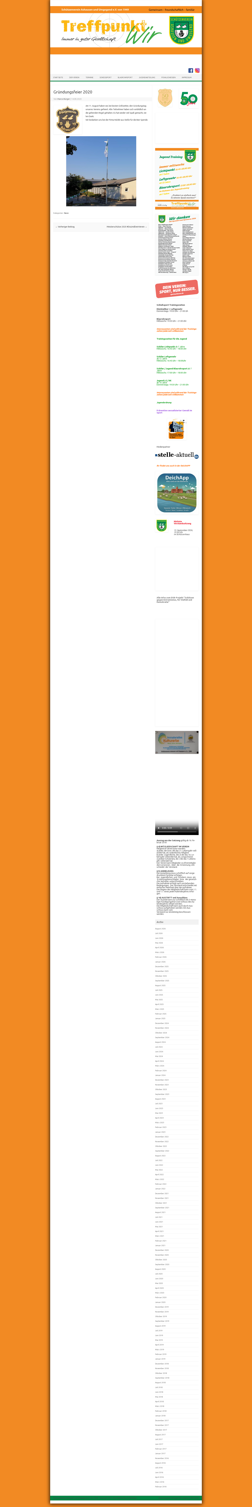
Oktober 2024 (161, 1033)
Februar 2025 (160, 1014)
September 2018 (162, 1378)
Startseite (58, 77)
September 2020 (162, 1264)
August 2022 (160, 1156)
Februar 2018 (160, 1411)
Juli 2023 (158, 1103)
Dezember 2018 (162, 1364)
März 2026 (159, 952)
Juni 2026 (159, 938)
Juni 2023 (159, 1108)
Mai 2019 (159, 1340)
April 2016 (159, 1477)
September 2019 (162, 1321)
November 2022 (162, 1141)
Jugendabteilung (147, 77)
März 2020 (159, 1293)
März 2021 (159, 1236)
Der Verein (74, 77)
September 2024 (162, 1037)
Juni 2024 (159, 1052)
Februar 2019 (160, 1354)
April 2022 (159, 1174)
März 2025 (159, 1009)
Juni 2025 (159, 995)
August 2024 (160, 1042)
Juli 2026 (158, 933)
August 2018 (160, 1382)
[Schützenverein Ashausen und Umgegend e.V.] (126, 60)
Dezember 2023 (162, 1080)
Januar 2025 (160, 1018)
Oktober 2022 (161, 1146)
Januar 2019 (160, 1359)
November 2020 (162, 1255)
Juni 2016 (159, 1472)
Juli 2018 (158, 1387)
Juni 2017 (159, 1444)
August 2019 (160, 1326)
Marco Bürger (63, 99)
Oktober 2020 (161, 1260)
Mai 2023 (159, 1113)
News (66, 213)
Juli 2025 (158, 990)
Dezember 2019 (162, 1307)
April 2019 (159, 1345)
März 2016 (159, 1482)
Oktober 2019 (161, 1316)
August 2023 (160, 1099)
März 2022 (159, 1179)
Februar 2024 (160, 1070)
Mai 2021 (159, 1227)
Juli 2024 (158, 1047)
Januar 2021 (160, 1245)
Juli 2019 (158, 1330)
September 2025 (162, 981)
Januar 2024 (160, 1075)
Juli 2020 (158, 1274)
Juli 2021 (158, 1217)
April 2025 (159, 1004)
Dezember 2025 (162, 966)
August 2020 (160, 1269)
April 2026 (159, 947)
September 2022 (162, 1151)
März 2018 (159, 1406)
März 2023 (159, 1122)
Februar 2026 (160, 957)
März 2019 (159, 1349)
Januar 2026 (160, 962)
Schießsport (106, 77)
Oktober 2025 (161, 976)
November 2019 (162, 1312)
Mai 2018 (159, 1397)
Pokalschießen (168, 77)
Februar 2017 (160, 1449)
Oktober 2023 (161, 1089)
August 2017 (160, 1435)
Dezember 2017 (162, 1420)
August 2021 (160, 1212)
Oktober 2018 (161, 1373)
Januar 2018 (160, 1416)
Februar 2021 (160, 1241)
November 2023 (162, 1085)
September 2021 (162, 1208)
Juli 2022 (158, 1160)
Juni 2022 (159, 1165)
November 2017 (162, 1425)
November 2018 (162, 1368)
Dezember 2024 (162, 1023)
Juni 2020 (159, 1279)
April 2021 (159, 1231)
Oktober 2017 (161, 1430)
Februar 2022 (160, 1184)
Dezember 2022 (162, 1137)
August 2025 (160, 985)
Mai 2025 (159, 1000)
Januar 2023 (160, 1132)
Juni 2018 (159, 1392)
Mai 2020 (159, 1283)
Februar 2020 (160, 1297)
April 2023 (159, 1118)
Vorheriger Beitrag (65, 227)
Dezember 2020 (162, 1250)
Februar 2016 (160, 1487)
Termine (89, 77)
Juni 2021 (159, 1222)
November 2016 (162, 1458)
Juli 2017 (158, 1439)
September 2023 (162, 1094)
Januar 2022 (160, 1189)
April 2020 (159, 1288)
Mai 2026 (159, 943)
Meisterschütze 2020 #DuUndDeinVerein (127, 227)
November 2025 (162, 971)
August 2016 (160, 1463)
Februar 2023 (160, 1127)
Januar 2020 (160, 1302)
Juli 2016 (158, 1468)
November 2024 (162, 1028)
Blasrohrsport (125, 77)
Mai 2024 (159, 1056)
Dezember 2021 (162, 1193)
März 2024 (159, 1066)
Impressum (187, 77)
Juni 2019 (159, 1335)
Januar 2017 (160, 1453)
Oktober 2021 (161, 1203)
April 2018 (159, 1401)
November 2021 (162, 1198)
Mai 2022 (159, 1170)
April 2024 (159, 1061)
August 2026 (160, 929)
